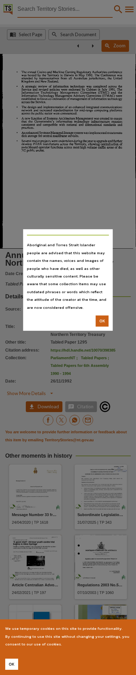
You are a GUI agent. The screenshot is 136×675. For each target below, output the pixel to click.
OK (102, 321)
